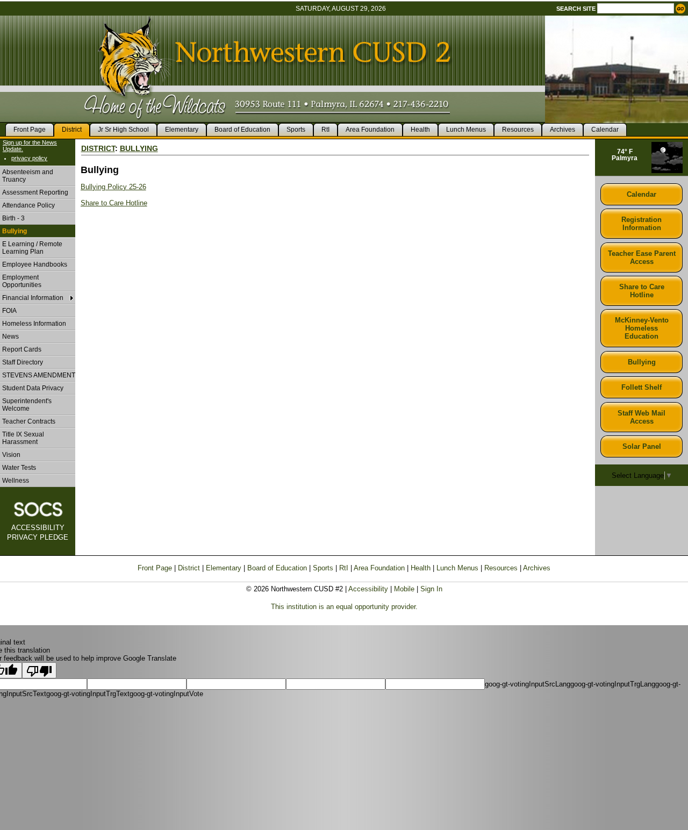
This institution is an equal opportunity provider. (344, 607)
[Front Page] (55, 13)
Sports (323, 568)
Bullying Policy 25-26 (113, 187)
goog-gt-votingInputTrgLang (612, 684)
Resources (501, 568)
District (98, 148)
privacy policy (29, 158)
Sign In (431, 589)
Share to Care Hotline (114, 203)
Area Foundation (379, 568)
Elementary (223, 568)
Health (421, 568)
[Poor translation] (39, 670)
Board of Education (277, 568)
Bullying (139, 148)
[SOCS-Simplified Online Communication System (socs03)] (37, 509)
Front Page (155, 568)
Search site (576, 8)
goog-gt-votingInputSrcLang (527, 684)
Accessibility (37, 528)
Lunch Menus (457, 568)
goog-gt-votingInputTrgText (88, 694)
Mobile (404, 589)
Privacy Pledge (37, 537)
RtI (343, 568)
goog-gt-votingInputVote (166, 694)
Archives (536, 568)
